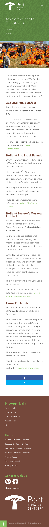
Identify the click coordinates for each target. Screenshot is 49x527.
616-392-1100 (13, 488)
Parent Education (12, 416)
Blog (7, 425)
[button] (3, 523)
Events (8, 33)
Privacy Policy (11, 408)
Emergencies (10, 412)
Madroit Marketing (31, 523)
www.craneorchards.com (27, 368)
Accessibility (10, 421)
